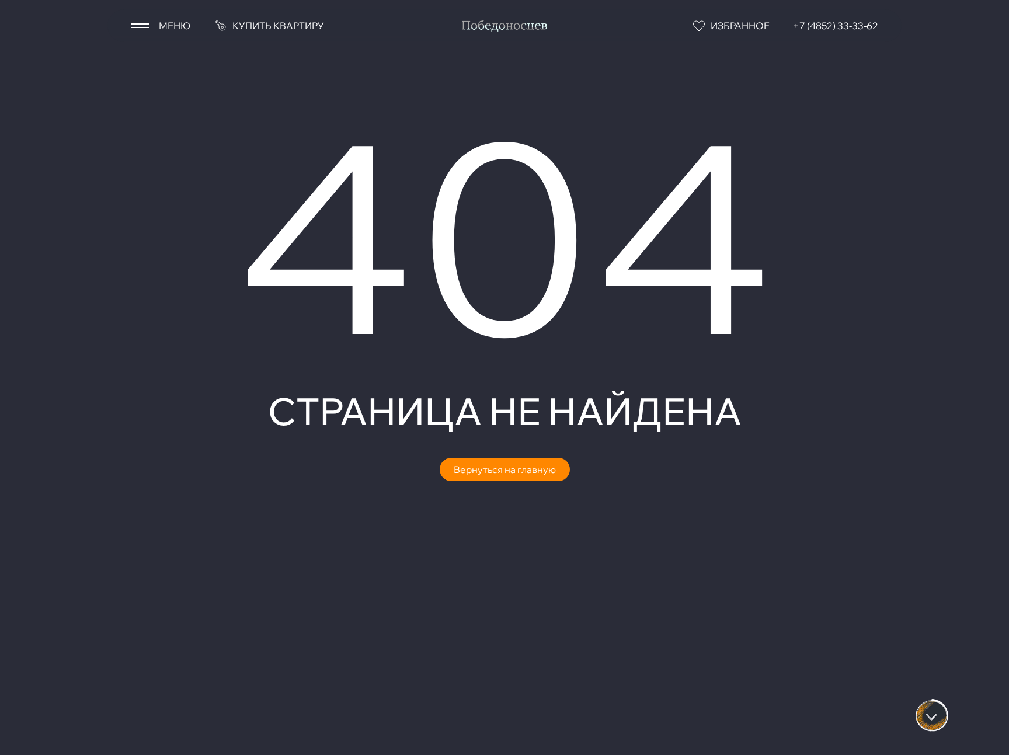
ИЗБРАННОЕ (740, 26)
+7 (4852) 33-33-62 (835, 26)
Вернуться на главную (505, 469)
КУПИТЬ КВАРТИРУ (278, 26)
